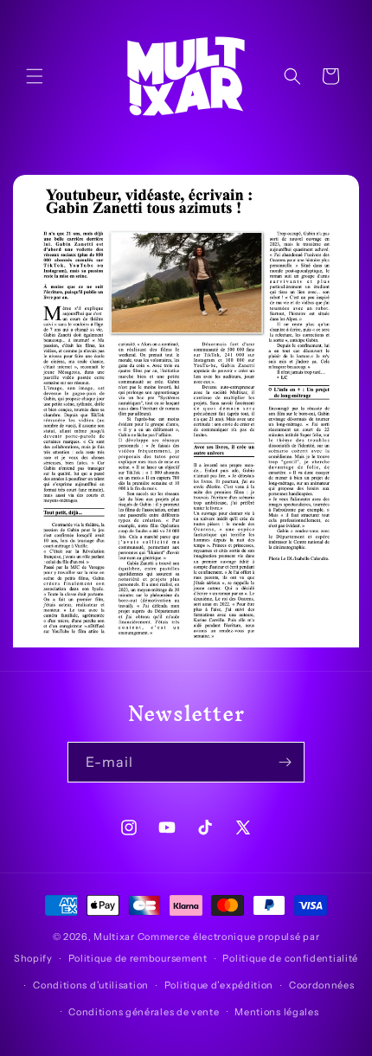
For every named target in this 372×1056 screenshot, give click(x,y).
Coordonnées (322, 985)
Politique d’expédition (218, 985)
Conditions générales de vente (143, 1012)
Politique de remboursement (138, 958)
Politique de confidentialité (290, 958)
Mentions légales (276, 1012)
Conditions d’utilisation (91, 985)
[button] (35, 76)
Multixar (114, 936)
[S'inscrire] (285, 762)
